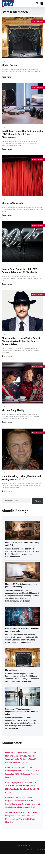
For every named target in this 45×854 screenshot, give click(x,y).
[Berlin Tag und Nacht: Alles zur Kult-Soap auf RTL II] (22, 530)
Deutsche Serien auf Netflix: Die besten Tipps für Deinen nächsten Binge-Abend (20, 759)
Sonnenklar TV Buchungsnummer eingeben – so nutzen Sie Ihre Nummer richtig (21, 711)
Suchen (37, 501)
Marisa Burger (9, 65)
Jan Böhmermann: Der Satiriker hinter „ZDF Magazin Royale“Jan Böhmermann (22, 134)
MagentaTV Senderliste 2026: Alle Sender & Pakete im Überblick (22, 774)
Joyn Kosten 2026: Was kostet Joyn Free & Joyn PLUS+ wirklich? (22, 789)
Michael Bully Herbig (13, 410)
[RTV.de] (8, 4)
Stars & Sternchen (37, 21)
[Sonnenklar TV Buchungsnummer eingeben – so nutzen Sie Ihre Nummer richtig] (22, 697)
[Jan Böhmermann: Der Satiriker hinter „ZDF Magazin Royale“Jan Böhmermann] (22, 103)
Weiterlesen (15, 557)
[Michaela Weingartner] (22, 175)
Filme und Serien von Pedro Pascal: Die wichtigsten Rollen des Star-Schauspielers (21, 341)
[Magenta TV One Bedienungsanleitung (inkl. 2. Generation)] (22, 572)
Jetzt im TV (30, 849)
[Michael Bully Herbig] (22, 382)
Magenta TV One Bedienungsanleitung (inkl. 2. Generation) (21, 585)
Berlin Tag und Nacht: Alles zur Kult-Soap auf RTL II (22, 544)
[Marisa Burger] (22, 37)
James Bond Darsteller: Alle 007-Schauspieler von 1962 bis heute (20, 271)
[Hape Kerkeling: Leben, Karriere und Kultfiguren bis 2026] (22, 449)
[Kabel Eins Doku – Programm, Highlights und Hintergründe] (22, 616)
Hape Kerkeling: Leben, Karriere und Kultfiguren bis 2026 (21, 478)
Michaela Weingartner (14, 203)
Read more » (7, 77)
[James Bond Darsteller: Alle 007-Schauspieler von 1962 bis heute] (22, 241)
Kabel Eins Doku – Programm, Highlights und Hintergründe (22, 629)
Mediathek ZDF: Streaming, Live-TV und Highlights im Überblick (20, 819)
